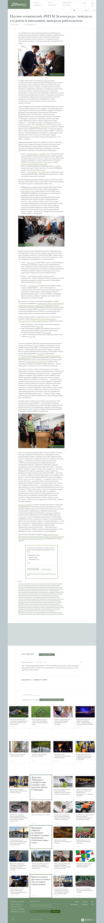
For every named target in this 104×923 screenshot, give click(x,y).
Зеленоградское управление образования (31, 538)
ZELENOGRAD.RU (30, 24)
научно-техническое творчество (53, 584)
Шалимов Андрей (36, 589)
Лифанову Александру (27, 191)
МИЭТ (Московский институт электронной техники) (46, 600)
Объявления (52, 5)
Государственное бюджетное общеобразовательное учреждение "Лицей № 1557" (40, 589)
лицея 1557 (42, 154)
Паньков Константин (24, 589)
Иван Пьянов (31, 262)
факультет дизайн (23, 587)
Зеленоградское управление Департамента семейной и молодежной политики (41, 536)
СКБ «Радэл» (49, 513)
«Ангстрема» (48, 162)
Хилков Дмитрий (32, 172)
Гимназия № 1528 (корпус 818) (36, 594)
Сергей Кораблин (35, 127)
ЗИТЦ (39, 309)
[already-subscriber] (46, 569)
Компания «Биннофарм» (25, 505)
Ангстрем (20, 602)
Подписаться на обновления (31, 699)
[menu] (52, 3)
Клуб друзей (67, 5)
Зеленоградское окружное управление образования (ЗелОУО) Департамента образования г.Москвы (38, 596)
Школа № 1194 (58, 594)
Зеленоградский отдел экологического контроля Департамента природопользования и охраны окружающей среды (40, 606)
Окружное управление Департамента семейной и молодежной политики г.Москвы (41, 608)
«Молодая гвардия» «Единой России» (36, 362)
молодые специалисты (34, 585)
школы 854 (57, 166)
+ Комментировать (46, 654)
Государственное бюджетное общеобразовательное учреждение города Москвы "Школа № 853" (41, 591)
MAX (92, 901)
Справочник (37, 5)
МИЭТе (57, 39)
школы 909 (32, 336)
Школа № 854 (23, 594)
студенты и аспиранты (37, 584)
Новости (36, 2)
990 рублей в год (34, 559)
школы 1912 (23, 517)
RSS (92, 904)
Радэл (35, 604)
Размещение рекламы (17, 901)
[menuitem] (37, 2)
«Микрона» (34, 162)
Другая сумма (33, 557)
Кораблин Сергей (47, 585)
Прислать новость (16, 906)
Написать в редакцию (17, 909)
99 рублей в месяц (34, 555)
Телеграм (77, 901)
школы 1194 (40, 326)
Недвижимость (67, 2)
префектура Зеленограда (50, 534)
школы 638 (42, 172)
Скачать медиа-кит (17, 904)
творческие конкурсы (24, 584)
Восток (43, 589)
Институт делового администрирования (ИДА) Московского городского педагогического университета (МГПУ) (41, 598)
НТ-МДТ (40, 604)
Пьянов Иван (56, 585)
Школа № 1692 (22, 595)
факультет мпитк (58, 587)
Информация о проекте (18, 911)
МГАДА (37, 345)
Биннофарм (60, 614)
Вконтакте (85, 901)
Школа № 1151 (49, 594)
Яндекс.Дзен (85, 904)
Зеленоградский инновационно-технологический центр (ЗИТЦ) (36, 612)
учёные (41, 587)
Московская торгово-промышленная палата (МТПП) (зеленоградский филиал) (40, 613)
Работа (50, 2)
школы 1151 (41, 353)
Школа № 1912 (31, 595)
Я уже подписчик (46, 569)
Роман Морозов (33, 286)
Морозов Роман (33, 587)
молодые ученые (23, 585)
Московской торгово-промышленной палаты (34, 164)
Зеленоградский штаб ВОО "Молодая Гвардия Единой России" (36, 611)
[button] (33, 569)
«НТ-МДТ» (39, 282)
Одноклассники (74, 904)
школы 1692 (47, 332)
